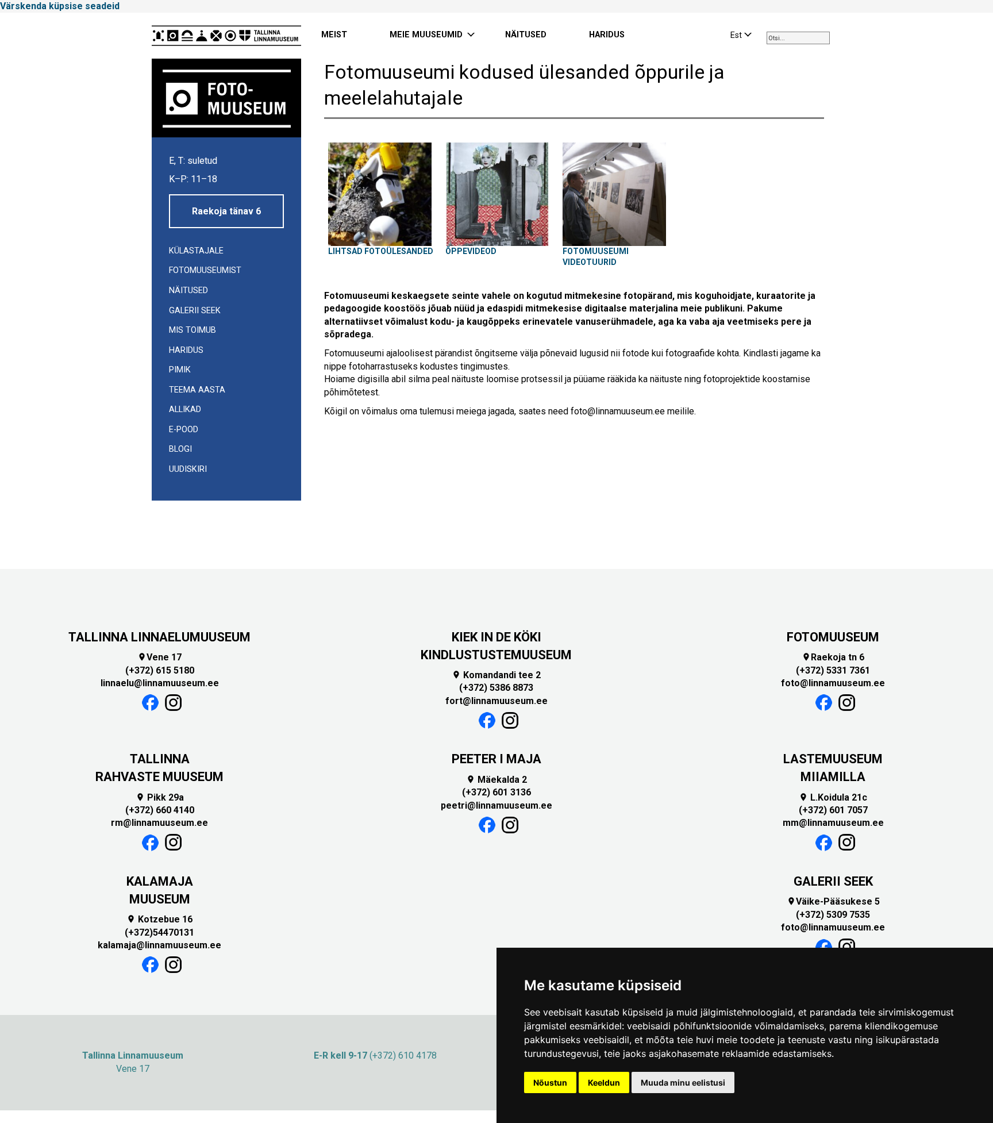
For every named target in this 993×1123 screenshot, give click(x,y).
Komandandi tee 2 (496, 675)
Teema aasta (197, 390)
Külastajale (196, 251)
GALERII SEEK (833, 881)
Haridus (186, 350)
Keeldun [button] (604, 1082)
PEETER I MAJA (496, 759)
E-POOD (183, 429)
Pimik (180, 370)
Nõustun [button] (550, 1082)
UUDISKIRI (188, 469)
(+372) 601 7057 (833, 810)
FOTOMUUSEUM (833, 637)
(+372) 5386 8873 (496, 687)
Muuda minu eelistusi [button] (683, 1082)
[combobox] (798, 38)
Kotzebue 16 (159, 919)
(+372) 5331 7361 (833, 670)
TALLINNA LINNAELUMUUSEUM (159, 637)
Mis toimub (192, 330)
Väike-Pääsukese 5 (833, 901)
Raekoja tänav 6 (226, 211)
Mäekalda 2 (496, 779)
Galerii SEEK (195, 311)
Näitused (188, 290)
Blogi (180, 449)
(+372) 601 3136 (496, 792)
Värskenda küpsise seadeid (60, 6)
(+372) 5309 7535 (833, 914)
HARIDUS (607, 35)
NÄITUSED (525, 35)
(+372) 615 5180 (159, 670)
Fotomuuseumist (205, 270)
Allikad (185, 409)
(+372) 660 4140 (159, 810)
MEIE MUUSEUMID (426, 35)
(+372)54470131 (159, 932)
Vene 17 (159, 657)
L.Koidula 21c (833, 797)
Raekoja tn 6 (833, 657)
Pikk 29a (160, 797)
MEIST (334, 35)
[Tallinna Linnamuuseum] (226, 36)
